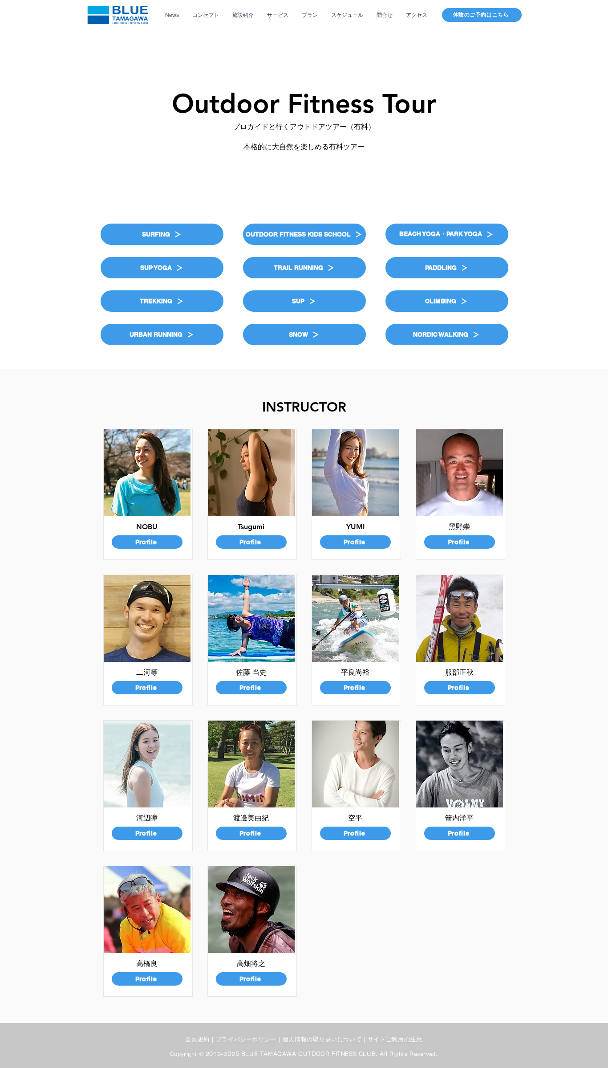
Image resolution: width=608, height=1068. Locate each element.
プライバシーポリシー (246, 1039)
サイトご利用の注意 (395, 1039)
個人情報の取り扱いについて (322, 1039)
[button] (162, 234)
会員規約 (197, 1039)
